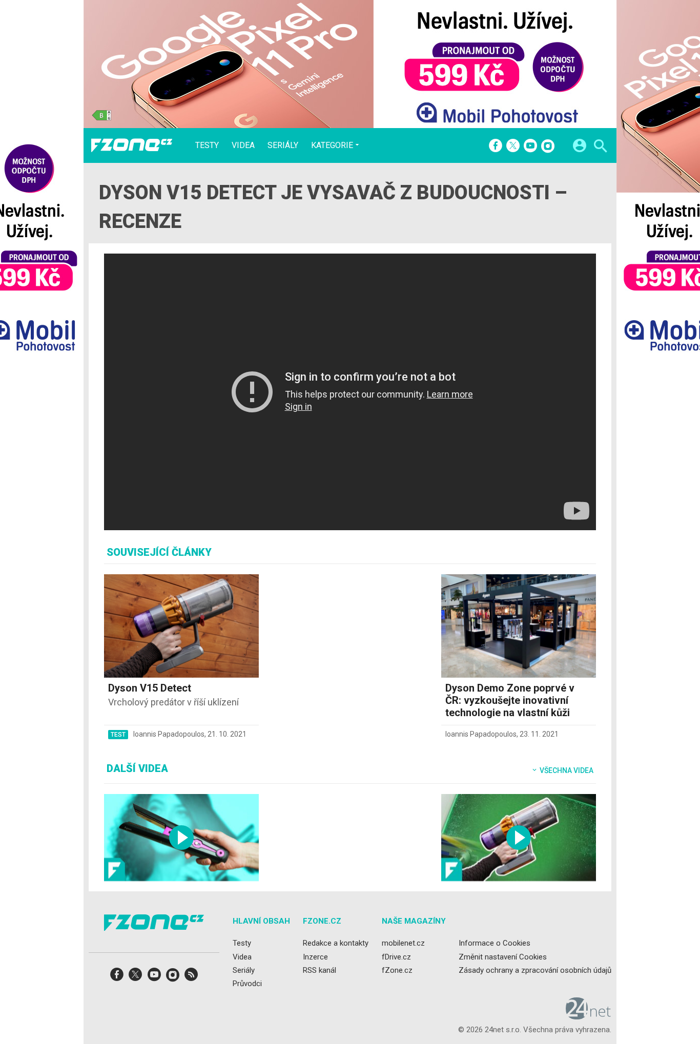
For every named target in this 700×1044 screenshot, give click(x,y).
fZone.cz (397, 970)
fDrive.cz (396, 957)
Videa (243, 145)
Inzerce (315, 957)
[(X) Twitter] (513, 146)
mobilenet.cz (403, 943)
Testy (207, 145)
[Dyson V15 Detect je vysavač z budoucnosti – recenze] (518, 837)
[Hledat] (600, 147)
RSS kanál (319, 970)
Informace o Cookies (494, 943)
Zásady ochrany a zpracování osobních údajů (535, 970)
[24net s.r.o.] (588, 1016)
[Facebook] (495, 146)
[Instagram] (548, 146)
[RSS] (191, 978)
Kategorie (332, 145)
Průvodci (247, 983)
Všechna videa (565, 770)
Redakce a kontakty (335, 943)
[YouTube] (530, 146)
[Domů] (131, 145)
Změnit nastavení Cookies (503, 957)
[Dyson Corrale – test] (181, 837)
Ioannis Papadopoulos (168, 734)
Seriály (282, 145)
